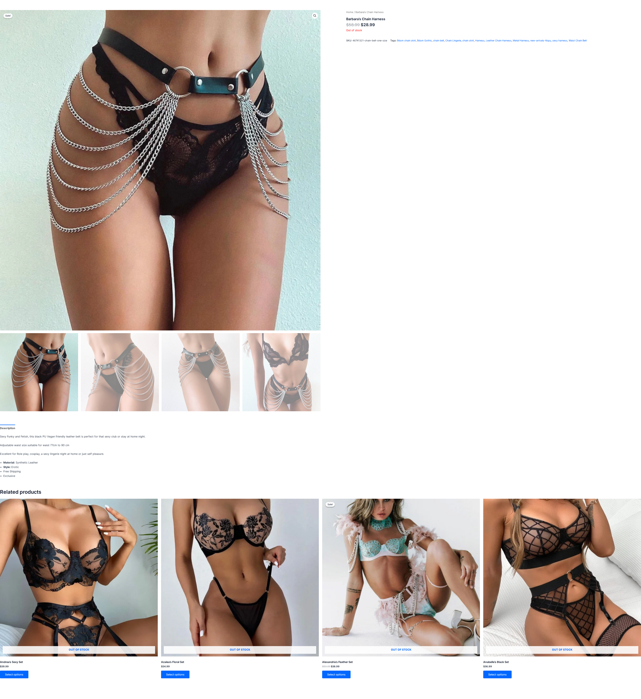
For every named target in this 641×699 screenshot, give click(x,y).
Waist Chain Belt (578, 40)
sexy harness (559, 40)
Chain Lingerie (453, 40)
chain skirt (468, 40)
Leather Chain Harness (498, 40)
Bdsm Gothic (424, 40)
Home (349, 12)
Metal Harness (521, 40)
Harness (480, 40)
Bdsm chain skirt (406, 40)
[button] (315, 16)
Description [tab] (7, 428)
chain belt (438, 40)
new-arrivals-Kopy (540, 40)
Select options (14, 674)
